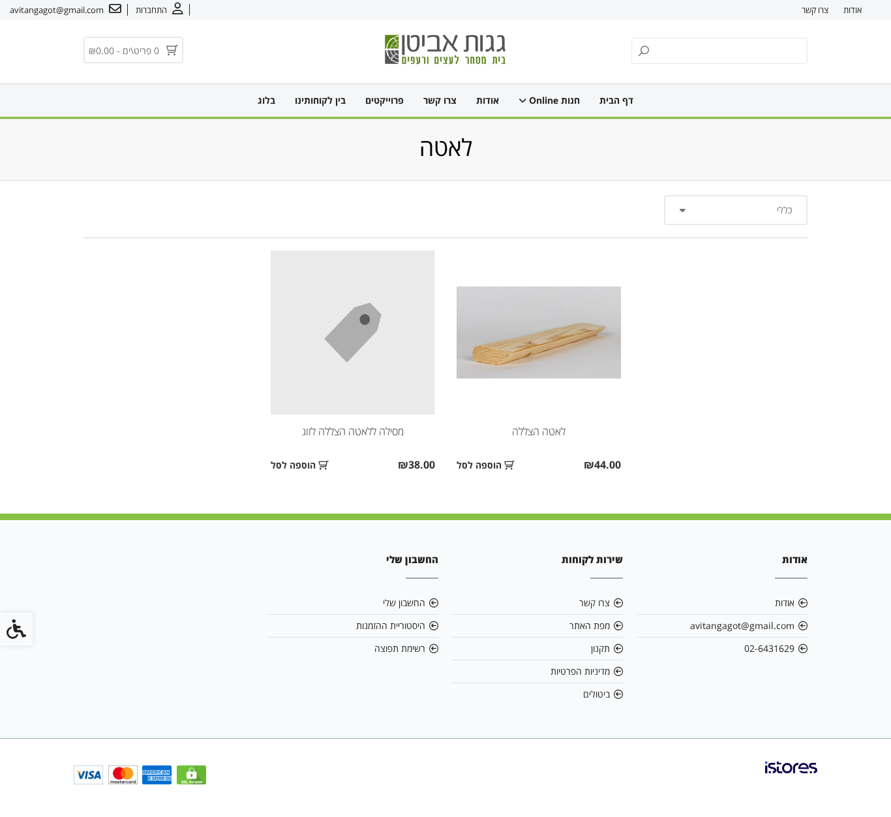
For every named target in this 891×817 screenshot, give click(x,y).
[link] (159, 10)
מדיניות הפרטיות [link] (580, 671)
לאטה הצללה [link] (539, 431)
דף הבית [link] (616, 100)
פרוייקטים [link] (384, 100)
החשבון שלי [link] (404, 602)
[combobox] (736, 210)
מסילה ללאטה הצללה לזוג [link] (353, 431)
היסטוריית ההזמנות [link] (390, 625)
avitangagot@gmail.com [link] (742, 625)
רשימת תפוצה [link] (399, 648)
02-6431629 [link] (769, 648)
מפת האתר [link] (589, 625)
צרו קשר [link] (815, 10)
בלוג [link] (266, 100)
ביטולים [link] (596, 694)
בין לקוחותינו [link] (320, 100)
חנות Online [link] (553, 100)
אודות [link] (852, 10)
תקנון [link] (600, 648)
